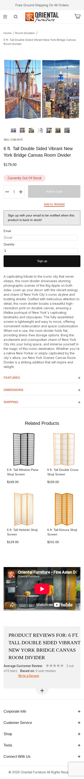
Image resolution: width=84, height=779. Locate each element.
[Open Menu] (5, 16)
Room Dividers (25, 33)
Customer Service (18, 723)
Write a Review (28, 676)
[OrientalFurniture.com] (42, 16)
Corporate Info (15, 711)
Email (7, 231)
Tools (8, 745)
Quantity (9, 244)
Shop (8, 734)
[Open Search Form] (16, 16)
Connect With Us (17, 756)
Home (8, 33)
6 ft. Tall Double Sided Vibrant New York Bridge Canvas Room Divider (40, 42)
